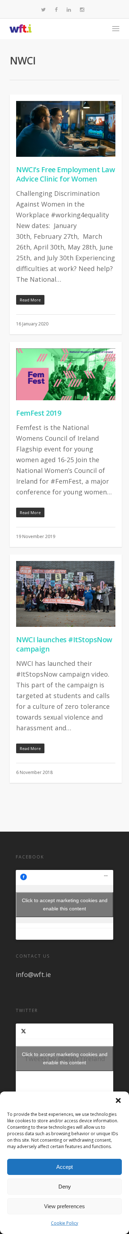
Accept (64, 1167)
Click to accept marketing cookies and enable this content (65, 904)
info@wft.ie (33, 974)
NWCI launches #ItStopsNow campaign (64, 644)
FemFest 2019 (38, 413)
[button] (118, 1100)
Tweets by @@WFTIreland (65, 1058)
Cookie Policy (64, 1223)
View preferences (64, 1206)
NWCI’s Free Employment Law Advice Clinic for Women (65, 174)
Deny (64, 1187)
